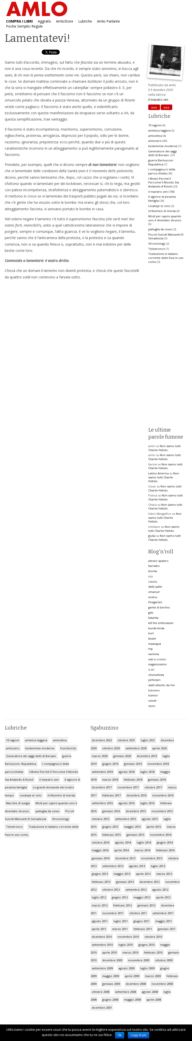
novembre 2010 (128, 937)
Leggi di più (138, 1035)
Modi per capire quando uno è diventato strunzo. (165, 218)
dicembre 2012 (150, 882)
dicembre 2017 (102, 787)
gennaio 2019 (133, 764)
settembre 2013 (112, 866)
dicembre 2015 (136, 811)
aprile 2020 (159, 748)
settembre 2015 (125, 819)
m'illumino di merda (162, 211)
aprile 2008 (153, 999)
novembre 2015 (162, 811)
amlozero (155, 141)
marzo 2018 (110, 779)
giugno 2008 (110, 999)
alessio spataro (158, 561)
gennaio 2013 (125, 882)
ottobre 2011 (138, 913)
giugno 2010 (146, 945)
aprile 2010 (109, 952)
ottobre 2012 (111, 889)
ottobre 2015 (100, 819)
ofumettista (156, 675)
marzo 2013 (164, 874)
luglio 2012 (99, 897)
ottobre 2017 (153, 787)
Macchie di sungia (18, 803)
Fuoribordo (68, 748)
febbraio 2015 (111, 835)
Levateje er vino (159, 206)
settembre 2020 (136, 748)
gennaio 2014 (101, 858)
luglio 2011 (121, 921)
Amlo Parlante (108, 21)
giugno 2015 (110, 826)
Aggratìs (44, 21)
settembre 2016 (102, 803)
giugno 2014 (165, 842)
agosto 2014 (123, 842)
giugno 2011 (142, 921)
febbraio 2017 (111, 795)
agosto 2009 (126, 968)
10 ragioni (155, 125)
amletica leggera (159, 130)
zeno (151, 706)
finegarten (155, 602)
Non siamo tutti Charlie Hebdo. (164, 448)
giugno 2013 (100, 874)
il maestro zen (158, 99)
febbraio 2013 (101, 882)
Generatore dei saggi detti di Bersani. (162, 153)
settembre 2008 (125, 992)
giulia (151, 536)
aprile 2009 (132, 976)
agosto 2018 (126, 772)
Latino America (158, 473)
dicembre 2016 (136, 795)
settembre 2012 (136, 889)
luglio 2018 (147, 772)
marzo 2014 (142, 850)
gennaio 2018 (157, 779)
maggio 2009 (110, 976)
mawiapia (154, 644)
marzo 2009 (153, 976)
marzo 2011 (120, 929)
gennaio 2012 (146, 905)
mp (150, 649)
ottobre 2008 (100, 992)
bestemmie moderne (163, 146)
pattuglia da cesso (160, 229)
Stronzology (156, 243)
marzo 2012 (100, 905)
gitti (150, 612)
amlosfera (155, 136)
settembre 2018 (102, 772)
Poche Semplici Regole (24, 26)
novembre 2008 (162, 984)
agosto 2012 (160, 889)
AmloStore (64, 21)
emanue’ (154, 592)
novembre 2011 (113, 913)
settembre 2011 (163, 913)
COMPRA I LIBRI (19, 21)
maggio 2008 (132, 999)
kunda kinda (156, 628)
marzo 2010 (130, 952)
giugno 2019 (110, 764)
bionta (152, 571)
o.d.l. (151, 669)
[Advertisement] (73, 329)
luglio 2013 (158, 866)
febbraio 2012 (122, 905)
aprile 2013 (143, 874)
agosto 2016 (126, 803)
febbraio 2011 (143, 929)
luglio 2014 (144, 842)
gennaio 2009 (111, 984)
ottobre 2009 (163, 960)
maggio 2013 (122, 874)
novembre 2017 (128, 787)
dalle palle (155, 586)
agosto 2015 (150, 819)
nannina (153, 654)
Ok (120, 1035)
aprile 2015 (153, 826)
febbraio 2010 (153, 952)
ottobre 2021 (126, 740)
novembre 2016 (163, 795)
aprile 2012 (163, 897)
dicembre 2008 (136, 984)
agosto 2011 (100, 921)
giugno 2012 (120, 897)
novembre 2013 (151, 858)
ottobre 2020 (111, 748)
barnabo (154, 566)
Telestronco (156, 249)
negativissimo (157, 664)
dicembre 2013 (125, 858)
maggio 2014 (100, 850)
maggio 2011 (163, 921)
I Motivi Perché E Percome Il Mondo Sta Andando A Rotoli (163, 182)
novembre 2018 (158, 764)
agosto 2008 (150, 992)
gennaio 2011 (167, 929)
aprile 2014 (121, 850)
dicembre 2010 (102, 937)
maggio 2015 (132, 826)
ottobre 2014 (100, 842)
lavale (152, 638)
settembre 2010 (102, 945)
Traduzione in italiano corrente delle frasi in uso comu (166, 257)
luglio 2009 (147, 968)
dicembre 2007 (102, 1007)
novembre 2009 (138, 960)
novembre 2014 (160, 835)
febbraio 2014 (165, 850)
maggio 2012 (142, 897)
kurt (151, 633)
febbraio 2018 (133, 779)
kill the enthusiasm (161, 623)
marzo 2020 (100, 756)
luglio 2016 (147, 803)
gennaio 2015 (135, 835)
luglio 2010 (125, 945)
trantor (153, 695)
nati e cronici (157, 659)
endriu (152, 597)
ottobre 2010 (153, 937)
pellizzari (154, 680)
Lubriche (85, 21)
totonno (154, 690)
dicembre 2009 (112, 960)
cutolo (152, 581)
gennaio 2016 (111, 811)
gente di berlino (159, 607)
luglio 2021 (148, 740)
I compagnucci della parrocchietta (161, 171)
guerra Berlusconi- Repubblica (161, 162)
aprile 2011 (99, 929)
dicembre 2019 (147, 756)
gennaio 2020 (122, 756)
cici (150, 576)
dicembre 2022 (102, 740)
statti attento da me (161, 685)
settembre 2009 (102, 968)
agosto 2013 (137, 866)
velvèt (152, 700)
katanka (153, 617)
